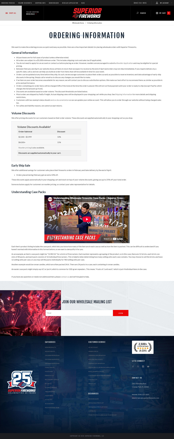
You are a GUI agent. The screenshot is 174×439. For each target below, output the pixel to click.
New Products (50, 347)
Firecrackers (50, 391)
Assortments (50, 351)
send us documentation (59, 100)
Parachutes (49, 375)
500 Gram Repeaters (52, 355)
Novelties (48, 399)
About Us (91, 383)
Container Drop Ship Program (99, 375)
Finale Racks (49, 367)
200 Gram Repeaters (52, 363)
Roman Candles (51, 387)
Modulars (49, 371)
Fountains (49, 395)
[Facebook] (133, 366)
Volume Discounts (25, 3)
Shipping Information (123, 94)
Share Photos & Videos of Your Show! (102, 415)
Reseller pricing (24, 147)
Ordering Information (97, 355)
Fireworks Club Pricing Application (101, 367)
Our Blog (92, 411)
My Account (93, 347)
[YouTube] (148, 366)
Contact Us (92, 379)
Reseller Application (70, 3)
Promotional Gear (52, 408)
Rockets (48, 383)
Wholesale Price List (96, 403)
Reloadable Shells (52, 379)
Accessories (49, 403)
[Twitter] (138, 366)
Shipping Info (40, 3)
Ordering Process (8, 3)
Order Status (93, 351)
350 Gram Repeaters (52, 359)
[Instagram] (143, 366)
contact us (65, 277)
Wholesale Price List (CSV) (97, 407)
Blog (83, 3)
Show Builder (54, 3)
